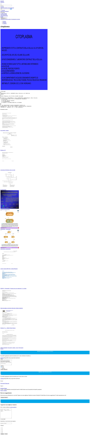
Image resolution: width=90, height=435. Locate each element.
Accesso (2, 6)
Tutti (3, 367)
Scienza (4, 21)
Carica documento (4, 7)
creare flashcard (11, 7)
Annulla (2, 433)
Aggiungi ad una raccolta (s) (6, 19)
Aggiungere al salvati (16, 19)
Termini (5, 390)
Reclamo (2, 388)
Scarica (1, 348)
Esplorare (2, 2)
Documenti (2, 383)
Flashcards (2, 11)
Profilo (1, 16)
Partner (5, 388)
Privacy (2, 390)
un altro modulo (13, 407)
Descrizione (5, 361)
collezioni (7, 11)
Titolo (1, 358)
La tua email (2, 419)
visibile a (2, 365)
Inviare (6, 433)
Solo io (3, 368)
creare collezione (4, 369)
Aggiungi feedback (4, 397)
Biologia (4, 22)
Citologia (4, 23)
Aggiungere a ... (4, 18)
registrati (2, 357)
